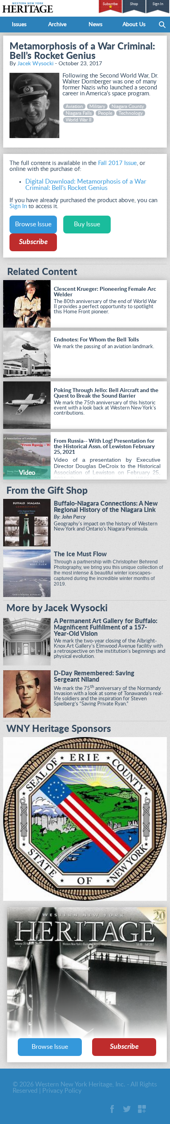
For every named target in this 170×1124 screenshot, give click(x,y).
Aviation (74, 106)
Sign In (158, 4)
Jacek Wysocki (35, 63)
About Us (134, 24)
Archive (57, 24)
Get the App (141, 1109)
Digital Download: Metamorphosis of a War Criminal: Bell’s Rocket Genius (85, 184)
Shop (134, 4)
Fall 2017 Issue (117, 163)
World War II (78, 120)
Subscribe (110, 4)
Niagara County (127, 106)
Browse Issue (33, 224)
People (105, 113)
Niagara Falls (79, 113)
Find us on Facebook (111, 1109)
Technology (131, 113)
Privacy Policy (61, 1091)
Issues (19, 24)
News (95, 24)
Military (97, 106)
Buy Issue (87, 224)
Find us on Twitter (126, 1109)
